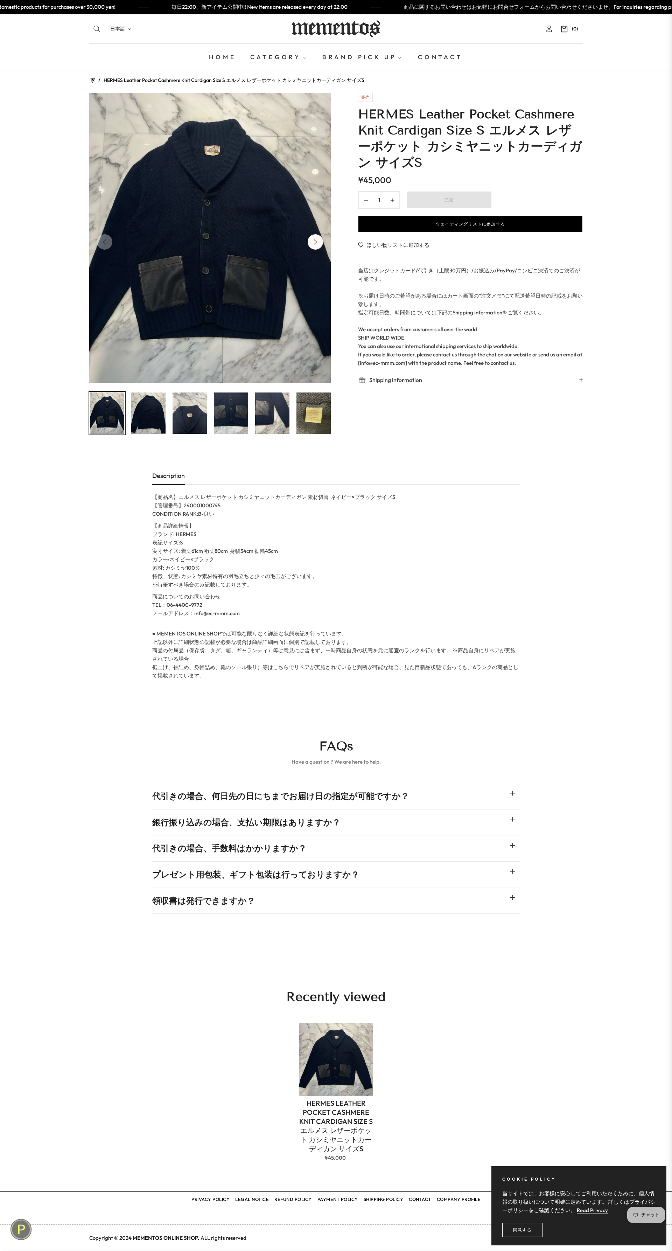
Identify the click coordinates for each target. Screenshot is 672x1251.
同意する (522, 1229)
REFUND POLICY (293, 1199)
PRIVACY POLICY (210, 1199)
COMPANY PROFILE (459, 1199)
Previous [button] (104, 242)
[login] (549, 29)
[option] (210, 238)
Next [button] (315, 242)
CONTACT (420, 1199)
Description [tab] (168, 476)
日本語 (117, 29)
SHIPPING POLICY (384, 1199)
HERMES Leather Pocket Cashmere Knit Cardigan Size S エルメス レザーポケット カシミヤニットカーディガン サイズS (336, 1126)
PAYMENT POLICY (337, 1199)
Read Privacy (592, 1210)
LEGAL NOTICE (252, 1199)
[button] (97, 29)
